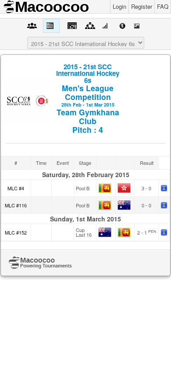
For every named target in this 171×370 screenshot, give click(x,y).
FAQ (162, 6)
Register (141, 6)
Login (119, 6)
